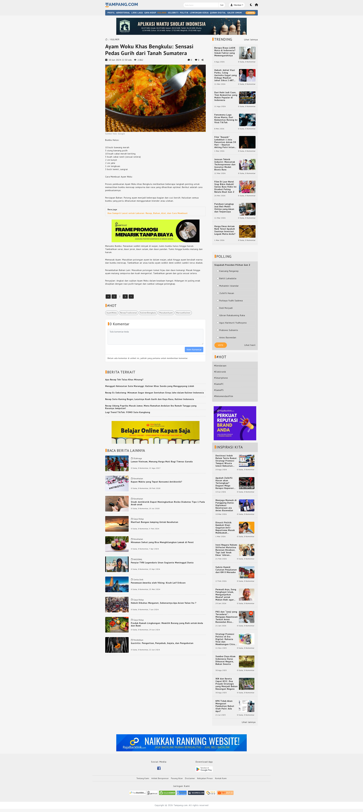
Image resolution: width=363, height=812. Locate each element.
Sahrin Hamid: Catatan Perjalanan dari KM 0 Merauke (226, 570)
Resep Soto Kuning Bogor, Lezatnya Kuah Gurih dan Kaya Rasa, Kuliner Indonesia (149, 399)
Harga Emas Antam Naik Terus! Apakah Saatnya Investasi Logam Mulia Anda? (225, 230)
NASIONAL (137, 559)
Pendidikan (138, 640)
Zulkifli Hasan (226, 293)
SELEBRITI (173, 12)
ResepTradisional (128, 312)
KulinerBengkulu (148, 312)
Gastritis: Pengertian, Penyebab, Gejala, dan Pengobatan (162, 643)
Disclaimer (190, 778)
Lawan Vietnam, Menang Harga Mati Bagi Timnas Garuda (162, 461)
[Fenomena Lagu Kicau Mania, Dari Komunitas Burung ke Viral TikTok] (247, 119)
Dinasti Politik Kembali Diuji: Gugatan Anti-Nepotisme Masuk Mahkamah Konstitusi (225, 527)
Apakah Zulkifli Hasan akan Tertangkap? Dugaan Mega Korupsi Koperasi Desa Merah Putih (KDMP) (225, 483)
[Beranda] (256, 5)
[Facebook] (159, 768)
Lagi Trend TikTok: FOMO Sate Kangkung (127, 412)
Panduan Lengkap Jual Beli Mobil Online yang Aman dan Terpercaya (224, 208)
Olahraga (137, 458)
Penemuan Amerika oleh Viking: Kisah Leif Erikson (158, 582)
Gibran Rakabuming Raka (232, 315)
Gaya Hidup (138, 519)
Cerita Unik (138, 579)
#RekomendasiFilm (223, 396)
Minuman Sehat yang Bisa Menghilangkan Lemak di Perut (162, 542)
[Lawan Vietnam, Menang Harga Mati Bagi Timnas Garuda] (117, 463)
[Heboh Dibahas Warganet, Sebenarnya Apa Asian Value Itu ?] (117, 604)
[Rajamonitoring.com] (182, 792)
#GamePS (219, 390)
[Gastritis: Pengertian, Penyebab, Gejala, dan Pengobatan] (117, 644)
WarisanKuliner (183, 312)
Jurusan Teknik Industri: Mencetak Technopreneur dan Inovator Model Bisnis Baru (225, 164)
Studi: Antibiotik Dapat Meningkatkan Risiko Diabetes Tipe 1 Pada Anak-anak (168, 503)
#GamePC (219, 384)
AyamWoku (111, 312)
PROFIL (111, 12)
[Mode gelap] (251, 5)
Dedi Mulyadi (226, 308)
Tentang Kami (142, 778)
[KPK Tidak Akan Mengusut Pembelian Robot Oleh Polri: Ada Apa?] (246, 706)
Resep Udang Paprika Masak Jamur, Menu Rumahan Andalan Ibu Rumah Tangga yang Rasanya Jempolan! (151, 407)
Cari (221, 5)
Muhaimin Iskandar (229, 285)
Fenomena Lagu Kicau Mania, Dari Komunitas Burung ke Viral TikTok (226, 119)
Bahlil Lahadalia (227, 278)
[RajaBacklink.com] (137, 792)
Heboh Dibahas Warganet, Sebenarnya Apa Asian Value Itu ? (163, 603)
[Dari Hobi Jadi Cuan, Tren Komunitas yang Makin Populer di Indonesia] (247, 97)
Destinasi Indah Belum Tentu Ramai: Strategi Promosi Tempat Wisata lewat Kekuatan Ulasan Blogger (226, 460)
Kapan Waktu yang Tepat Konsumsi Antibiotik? (156, 481)
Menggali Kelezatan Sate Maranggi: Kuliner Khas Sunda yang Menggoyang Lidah (149, 386)
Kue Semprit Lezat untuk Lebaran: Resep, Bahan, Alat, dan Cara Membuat (148, 213)
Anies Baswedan (227, 337)
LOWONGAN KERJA (199, 12)
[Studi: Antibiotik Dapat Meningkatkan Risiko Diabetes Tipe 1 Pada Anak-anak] (117, 503)
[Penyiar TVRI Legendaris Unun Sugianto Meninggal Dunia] (117, 564)
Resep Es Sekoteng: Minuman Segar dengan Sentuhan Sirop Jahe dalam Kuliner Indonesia (154, 392)
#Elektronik (220, 371)
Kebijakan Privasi (205, 778)
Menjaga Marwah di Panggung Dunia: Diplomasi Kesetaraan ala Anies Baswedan (226, 505)
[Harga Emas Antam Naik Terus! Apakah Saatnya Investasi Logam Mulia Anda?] (247, 231)
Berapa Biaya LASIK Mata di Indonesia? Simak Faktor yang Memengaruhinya (225, 52)
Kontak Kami (221, 778)
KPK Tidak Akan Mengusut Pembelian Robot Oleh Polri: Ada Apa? (225, 706)
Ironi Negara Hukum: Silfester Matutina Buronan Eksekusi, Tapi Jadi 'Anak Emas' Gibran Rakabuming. (227, 550)
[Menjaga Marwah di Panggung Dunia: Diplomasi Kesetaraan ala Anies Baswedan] (246, 505)
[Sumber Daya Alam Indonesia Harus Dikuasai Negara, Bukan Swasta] (246, 661)
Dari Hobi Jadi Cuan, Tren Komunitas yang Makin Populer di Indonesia (225, 96)
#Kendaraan (220, 365)
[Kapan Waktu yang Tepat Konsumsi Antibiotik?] (117, 483)
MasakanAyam (166, 312)
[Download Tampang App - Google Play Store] (204, 769)
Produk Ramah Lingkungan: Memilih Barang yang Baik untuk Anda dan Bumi (167, 624)
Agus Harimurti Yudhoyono (233, 322)
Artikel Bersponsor (160, 778)
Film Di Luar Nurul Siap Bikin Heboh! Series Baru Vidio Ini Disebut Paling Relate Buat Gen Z (225, 186)
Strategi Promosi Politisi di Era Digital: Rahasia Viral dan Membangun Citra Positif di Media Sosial (225, 639)
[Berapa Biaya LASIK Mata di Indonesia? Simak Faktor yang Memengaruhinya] (247, 52)
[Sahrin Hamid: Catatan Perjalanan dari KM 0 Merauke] (246, 572)
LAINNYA (250, 13)
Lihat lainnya (251, 39)
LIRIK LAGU (137, 12)
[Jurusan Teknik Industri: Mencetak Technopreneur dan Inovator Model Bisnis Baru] (247, 164)
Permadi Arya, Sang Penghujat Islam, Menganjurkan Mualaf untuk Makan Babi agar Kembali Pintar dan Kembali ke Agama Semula (226, 594)
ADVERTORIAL (123, 12)
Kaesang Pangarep (229, 271)
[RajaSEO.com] (211, 792)
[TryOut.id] (225, 792)
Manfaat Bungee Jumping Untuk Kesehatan (154, 522)
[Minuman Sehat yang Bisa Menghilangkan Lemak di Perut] (117, 543)
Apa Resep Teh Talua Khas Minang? (124, 379)
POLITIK (184, 12)
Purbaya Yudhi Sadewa (231, 300)
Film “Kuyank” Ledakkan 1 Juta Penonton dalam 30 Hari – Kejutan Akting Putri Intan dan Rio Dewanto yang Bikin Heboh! (225, 142)
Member (237, 5)
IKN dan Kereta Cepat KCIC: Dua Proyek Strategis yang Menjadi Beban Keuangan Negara (227, 683)
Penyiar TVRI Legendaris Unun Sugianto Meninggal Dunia (162, 562)
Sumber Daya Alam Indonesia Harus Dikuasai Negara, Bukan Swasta (226, 660)
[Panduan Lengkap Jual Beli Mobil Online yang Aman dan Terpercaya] (247, 209)
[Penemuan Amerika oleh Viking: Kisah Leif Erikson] (117, 584)
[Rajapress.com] (196, 792)
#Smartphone (221, 378)
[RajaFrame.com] (152, 792)
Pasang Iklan (177, 778)
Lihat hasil (250, 345)
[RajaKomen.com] (167, 792)
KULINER (162, 12)
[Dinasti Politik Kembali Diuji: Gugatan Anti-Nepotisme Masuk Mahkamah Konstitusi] (246, 527)
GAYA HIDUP (150, 12)
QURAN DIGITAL (218, 12)
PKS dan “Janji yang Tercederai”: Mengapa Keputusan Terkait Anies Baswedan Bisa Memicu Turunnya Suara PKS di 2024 (227, 617)
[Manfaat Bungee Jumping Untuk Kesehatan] (117, 523)
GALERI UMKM (234, 12)
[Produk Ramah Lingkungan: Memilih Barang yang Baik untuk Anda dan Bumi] (117, 624)
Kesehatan (138, 478)
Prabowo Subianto (228, 330)
